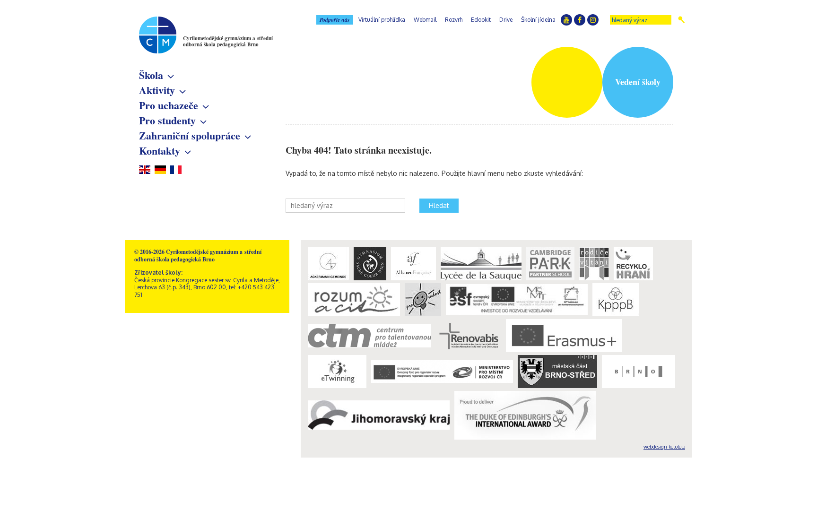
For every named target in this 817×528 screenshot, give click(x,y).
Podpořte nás (335, 20)
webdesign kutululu (664, 447)
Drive (506, 19)
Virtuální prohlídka (381, 19)
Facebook (579, 20)
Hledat (681, 20)
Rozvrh (453, 19)
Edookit (481, 19)
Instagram (593, 20)
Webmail (425, 19)
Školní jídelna (538, 19)
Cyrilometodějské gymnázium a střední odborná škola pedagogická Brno (228, 41)
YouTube (566, 20)
